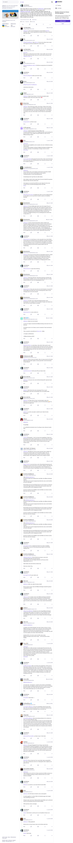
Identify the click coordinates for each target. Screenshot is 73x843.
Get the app (10, 840)
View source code (9, 841)
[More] (50, 24)
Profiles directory (13, 837)
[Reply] (23, 24)
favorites (32, 21)
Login (63, 23)
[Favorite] (36, 24)
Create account (63, 21)
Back (23, 2)
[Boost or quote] (29, 24)
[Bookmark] (43, 24)
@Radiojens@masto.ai (30, 477)
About (6, 837)
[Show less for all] (52, 2)
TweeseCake (34, 19)
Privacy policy (4, 838)
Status (9, 837)
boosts (22, 21)
